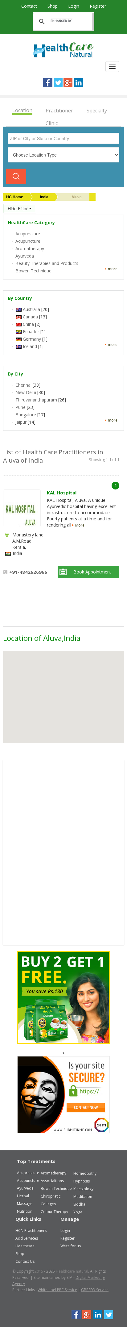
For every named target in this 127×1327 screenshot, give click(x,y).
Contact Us (25, 1261)
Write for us (70, 1246)
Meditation (82, 1196)
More (79, 525)
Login (74, 6)
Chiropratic (50, 1196)
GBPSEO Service (95, 1289)
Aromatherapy (53, 1173)
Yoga (77, 1212)
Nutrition (24, 1211)
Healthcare (25, 1246)
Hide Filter (18, 208)
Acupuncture (28, 1180)
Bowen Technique (56, 1188)
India (44, 197)
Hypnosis (81, 1181)
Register (98, 6)
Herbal (23, 1196)
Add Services (26, 1238)
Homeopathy (84, 1173)
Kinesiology (83, 1188)
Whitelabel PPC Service (57, 1289)
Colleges (48, 1204)
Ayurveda (25, 1188)
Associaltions (52, 1180)
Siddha (79, 1204)
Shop (53, 6)
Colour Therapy (54, 1211)
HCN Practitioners (31, 1230)
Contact (29, 6)
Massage (24, 1203)
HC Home (14, 197)
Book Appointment (92, 572)
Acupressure (28, 1172)
